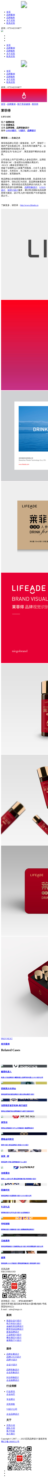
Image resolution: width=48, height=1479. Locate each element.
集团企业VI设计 (13, 1321)
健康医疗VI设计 (13, 1340)
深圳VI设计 (12, 190)
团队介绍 (10, 1428)
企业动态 (10, 1394)
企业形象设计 (12, 1372)
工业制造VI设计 (13, 1335)
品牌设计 (31, 130)
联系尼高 (10, 23)
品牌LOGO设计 (13, 1357)
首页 (8, 12)
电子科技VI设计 (13, 1323)
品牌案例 (10, 15)
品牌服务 (10, 17)
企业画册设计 (12, 1380)
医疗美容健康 (23, 104)
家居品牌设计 (12, 1332)
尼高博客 (10, 1404)
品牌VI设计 (11, 1360)
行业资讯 (10, 1391)
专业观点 (10, 1399)
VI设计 (22, 130)
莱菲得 (35, 104)
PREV (4, 1038)
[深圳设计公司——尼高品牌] (24, 7)
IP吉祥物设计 (12, 1377)
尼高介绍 (10, 1425)
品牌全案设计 (12, 1354)
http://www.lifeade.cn (29, 205)
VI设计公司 (11, 1409)
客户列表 (10, 1431)
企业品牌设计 (12, 1414)
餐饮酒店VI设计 (13, 1337)
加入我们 (10, 1434)
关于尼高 (10, 20)
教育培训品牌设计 (14, 1329)
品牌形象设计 (31, 187)
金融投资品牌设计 (14, 1326)
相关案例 (5, 1044)
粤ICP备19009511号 (10, 1441)
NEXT (10, 1038)
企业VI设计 (11, 1365)
